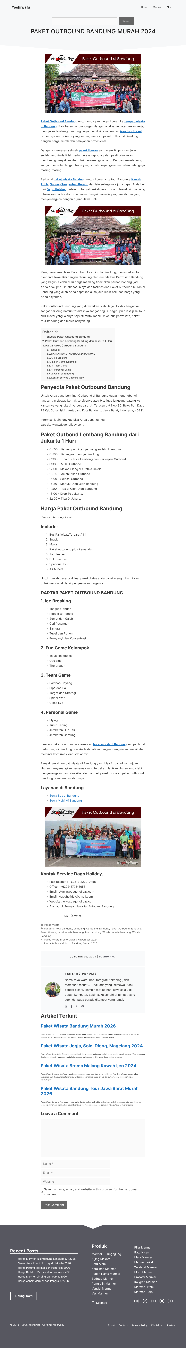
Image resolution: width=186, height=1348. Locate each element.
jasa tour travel (131, 131)
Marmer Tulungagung (106, 1254)
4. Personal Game (61, 369)
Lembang (79, 928)
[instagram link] (136, 1301)
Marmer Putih (143, 1292)
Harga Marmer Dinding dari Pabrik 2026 (42, 1276)
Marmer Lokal (143, 1262)
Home (144, 7)
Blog (169, 7)
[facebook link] (170, 1301)
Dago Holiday (56, 189)
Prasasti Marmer (145, 1277)
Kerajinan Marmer (104, 1269)
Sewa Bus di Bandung (64, 795)
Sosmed (101, 1302)
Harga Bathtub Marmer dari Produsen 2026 (44, 1272)
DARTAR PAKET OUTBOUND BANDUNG (73, 353)
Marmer (157, 7)
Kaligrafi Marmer (145, 1282)
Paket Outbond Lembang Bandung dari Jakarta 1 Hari (78, 341)
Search (126, 21)
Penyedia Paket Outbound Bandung (67, 336)
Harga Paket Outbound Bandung (65, 345)
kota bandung (64, 928)
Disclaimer (157, 1325)
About (111, 1325)
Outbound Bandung (97, 928)
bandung (49, 928)
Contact (123, 1325)
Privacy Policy (139, 1325)
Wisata (106, 932)
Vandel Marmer (102, 1288)
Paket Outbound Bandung (59, 121)
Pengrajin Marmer (104, 1283)
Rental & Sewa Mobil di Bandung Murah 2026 (70, 943)
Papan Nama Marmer (106, 1273)
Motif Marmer (143, 1272)
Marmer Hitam (144, 1287)
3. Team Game (59, 365)
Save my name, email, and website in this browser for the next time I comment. (91, 1192)
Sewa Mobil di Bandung (65, 800)
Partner (171, 1325)
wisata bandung (121, 932)
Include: (55, 349)
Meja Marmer (143, 1257)
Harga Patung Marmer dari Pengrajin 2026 (44, 1267)
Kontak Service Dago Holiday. (67, 377)
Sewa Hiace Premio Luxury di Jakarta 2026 (44, 1263)
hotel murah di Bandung (110, 744)
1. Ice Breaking (59, 357)
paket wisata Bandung (69, 179)
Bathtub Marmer (103, 1278)
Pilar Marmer (143, 1247)
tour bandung (93, 932)
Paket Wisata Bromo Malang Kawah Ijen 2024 (70, 939)
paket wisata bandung (71, 932)
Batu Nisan (141, 1252)
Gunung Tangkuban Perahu (69, 184)
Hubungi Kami (23, 1296)
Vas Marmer (100, 1293)
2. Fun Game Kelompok (64, 361)
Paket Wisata (51, 924)
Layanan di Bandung (62, 373)
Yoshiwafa (21, 7)
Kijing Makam (101, 1259)
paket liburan (88, 150)
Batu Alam (99, 1264)
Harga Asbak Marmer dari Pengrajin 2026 (43, 1280)
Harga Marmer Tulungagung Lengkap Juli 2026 (47, 1258)
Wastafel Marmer (145, 1267)
